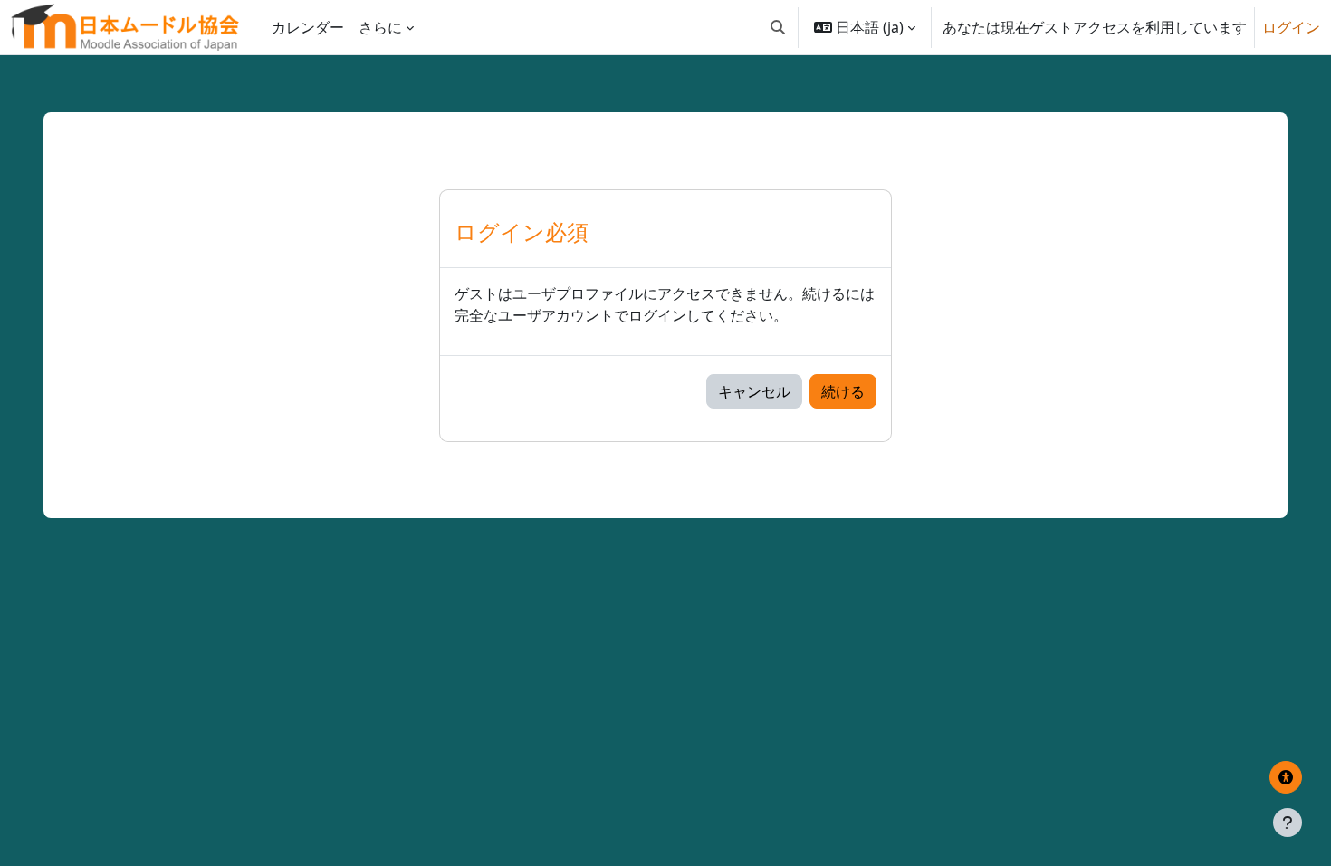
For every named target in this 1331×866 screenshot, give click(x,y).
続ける (843, 391)
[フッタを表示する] (1287, 822)
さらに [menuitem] (380, 27)
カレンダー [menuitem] (308, 27)
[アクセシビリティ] (1285, 777)
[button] (777, 27)
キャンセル (754, 391)
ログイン (1291, 27)
